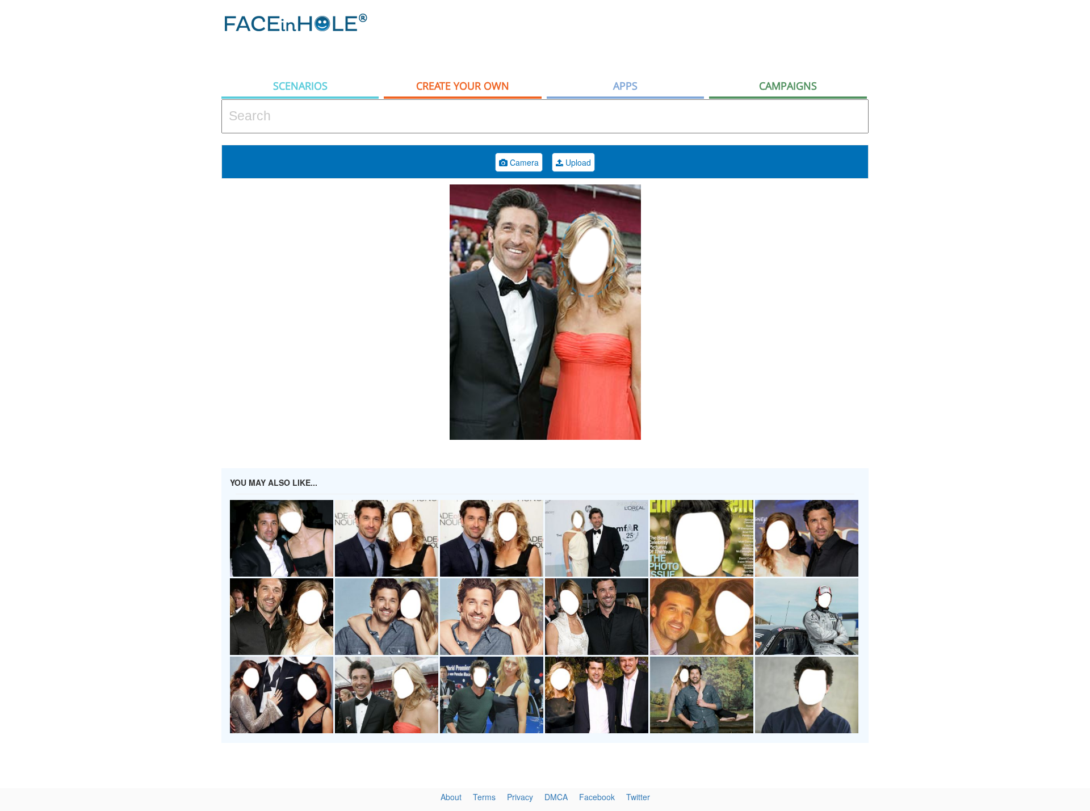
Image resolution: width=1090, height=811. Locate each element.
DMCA (556, 796)
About (451, 796)
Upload (577, 162)
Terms (484, 796)
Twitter (638, 796)
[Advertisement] (988, 181)
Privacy (520, 796)
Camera (523, 162)
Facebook (597, 796)
